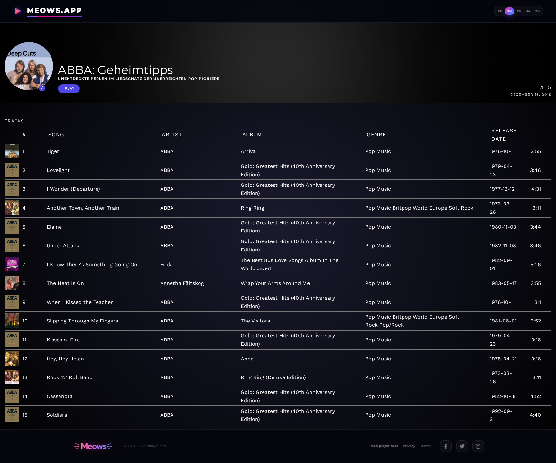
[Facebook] (446, 446)
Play (70, 88)
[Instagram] (478, 446)
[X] (462, 446)
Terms (425, 446)
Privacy (409, 446)
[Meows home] (93, 446)
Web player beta (384, 446)
